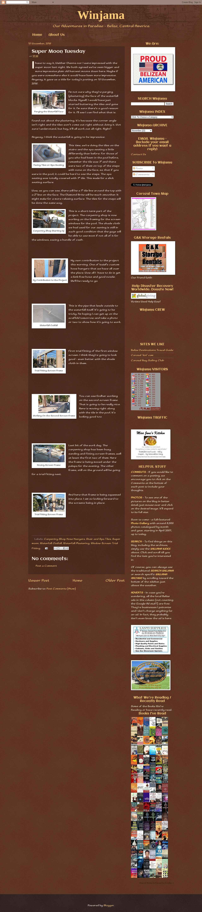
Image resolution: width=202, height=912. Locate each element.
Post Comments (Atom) (61, 588)
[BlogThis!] (58, 548)
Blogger (109, 905)
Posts (139, 168)
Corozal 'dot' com (142, 355)
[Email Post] (46, 548)
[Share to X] (61, 548)
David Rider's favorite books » (157, 883)
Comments (142, 174)
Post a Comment (46, 565)
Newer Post (38, 580)
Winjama (101, 14)
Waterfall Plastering (76, 543)
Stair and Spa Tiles (98, 539)
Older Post (115, 580)
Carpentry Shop (54, 539)
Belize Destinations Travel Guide (152, 350)
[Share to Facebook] (64, 548)
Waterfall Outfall (51, 543)
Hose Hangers (76, 539)
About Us (57, 35)
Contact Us (138, 154)
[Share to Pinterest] (67, 548)
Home (37, 35)
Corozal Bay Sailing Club (147, 360)
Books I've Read (152, 713)
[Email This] (55, 548)
